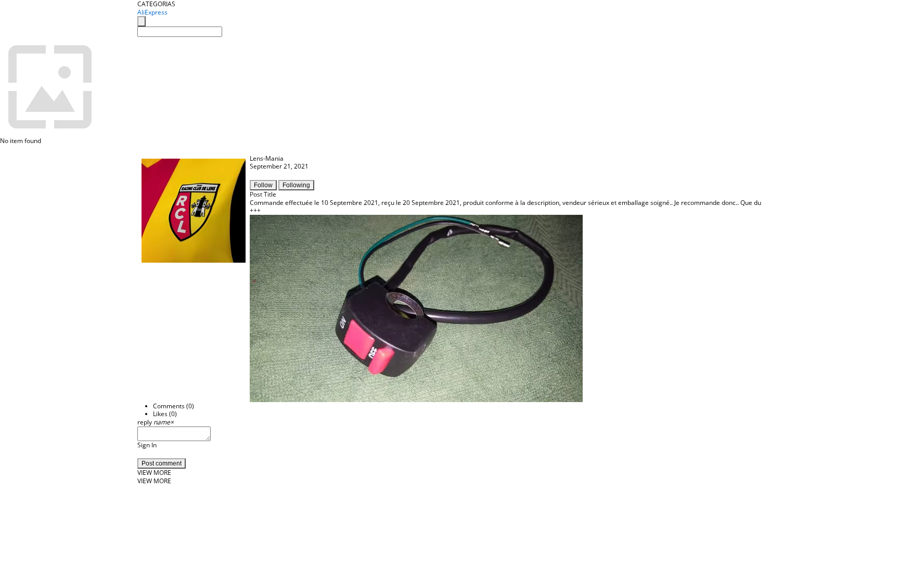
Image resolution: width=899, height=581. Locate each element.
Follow (263, 185)
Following (296, 185)
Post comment (162, 463)
